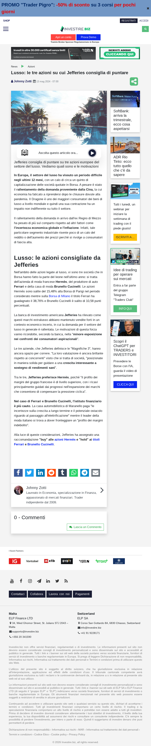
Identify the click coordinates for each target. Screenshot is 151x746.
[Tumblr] (62, 473)
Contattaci (17, 594)
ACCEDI (143, 20)
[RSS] (66, 581)
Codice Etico (41, 734)
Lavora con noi (59, 594)
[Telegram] (84, 473)
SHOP (6, 20)
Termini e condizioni (20, 734)
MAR (81, 729)
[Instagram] (30, 581)
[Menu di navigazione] (6, 29)
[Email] (95, 473)
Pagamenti (82, 594)
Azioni (31, 66)
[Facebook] (18, 473)
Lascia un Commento (87, 527)
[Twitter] (29, 473)
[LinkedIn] (40, 473)
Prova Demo (88, 37)
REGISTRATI (129, 20)
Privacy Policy (77, 734)
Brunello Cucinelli (40, 444)
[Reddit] (51, 473)
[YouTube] (12, 581)
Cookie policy (59, 734)
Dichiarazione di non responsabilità (29, 729)
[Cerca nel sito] (145, 29)
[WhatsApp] (73, 473)
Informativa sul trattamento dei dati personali (112, 729)
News (14, 66)
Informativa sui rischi (64, 729)
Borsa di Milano (59, 296)
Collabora (36, 594)
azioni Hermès (65, 439)
